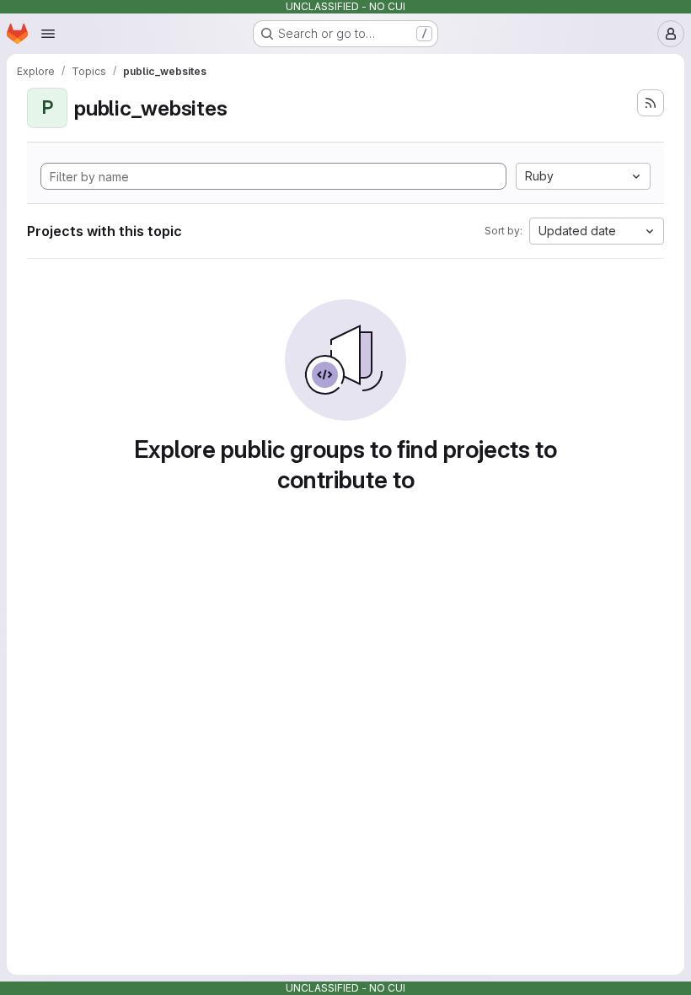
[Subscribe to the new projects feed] (650, 102)
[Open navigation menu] (48, 33)
